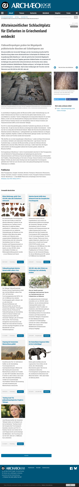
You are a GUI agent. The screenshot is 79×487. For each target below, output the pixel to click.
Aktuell (11, 13)
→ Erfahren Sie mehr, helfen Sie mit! (12, 477)
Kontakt (38, 467)
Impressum (31, 467)
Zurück (26, 455)
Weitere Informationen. (47, 485)
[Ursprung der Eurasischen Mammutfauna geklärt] (13, 353)
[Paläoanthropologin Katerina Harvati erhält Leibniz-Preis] (13, 279)
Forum (68, 13)
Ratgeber (57, 13)
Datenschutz (45, 467)
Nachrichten (24, 17)
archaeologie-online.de (7, 17)
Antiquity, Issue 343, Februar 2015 (10, 178)
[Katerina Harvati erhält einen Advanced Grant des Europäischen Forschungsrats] (39, 209)
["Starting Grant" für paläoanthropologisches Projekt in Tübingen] (13, 411)
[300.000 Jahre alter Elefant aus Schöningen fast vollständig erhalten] (39, 281)
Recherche (33, 13)
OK (70, 485)
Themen (21, 13)
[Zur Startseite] (26, 5)
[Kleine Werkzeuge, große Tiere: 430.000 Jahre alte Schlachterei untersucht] (13, 209)
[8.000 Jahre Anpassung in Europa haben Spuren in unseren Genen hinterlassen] (77, 67)
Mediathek (46, 13)
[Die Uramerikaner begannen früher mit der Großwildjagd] (39, 353)
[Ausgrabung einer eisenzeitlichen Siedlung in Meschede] (55, 67)
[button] (60, 99)
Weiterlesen (20, 262)
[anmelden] (77, 13)
